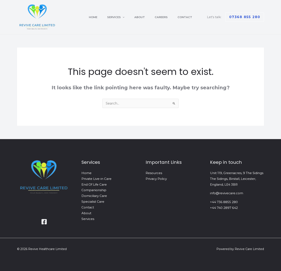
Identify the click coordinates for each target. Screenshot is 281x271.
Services (114, 17)
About (139, 17)
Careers (161, 17)
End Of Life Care (94, 184)
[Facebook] (44, 222)
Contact (185, 17)
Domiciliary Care (94, 196)
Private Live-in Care (96, 179)
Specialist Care (92, 202)
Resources (154, 173)
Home (93, 17)
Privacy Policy (156, 179)
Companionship (93, 190)
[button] (122, 17)
